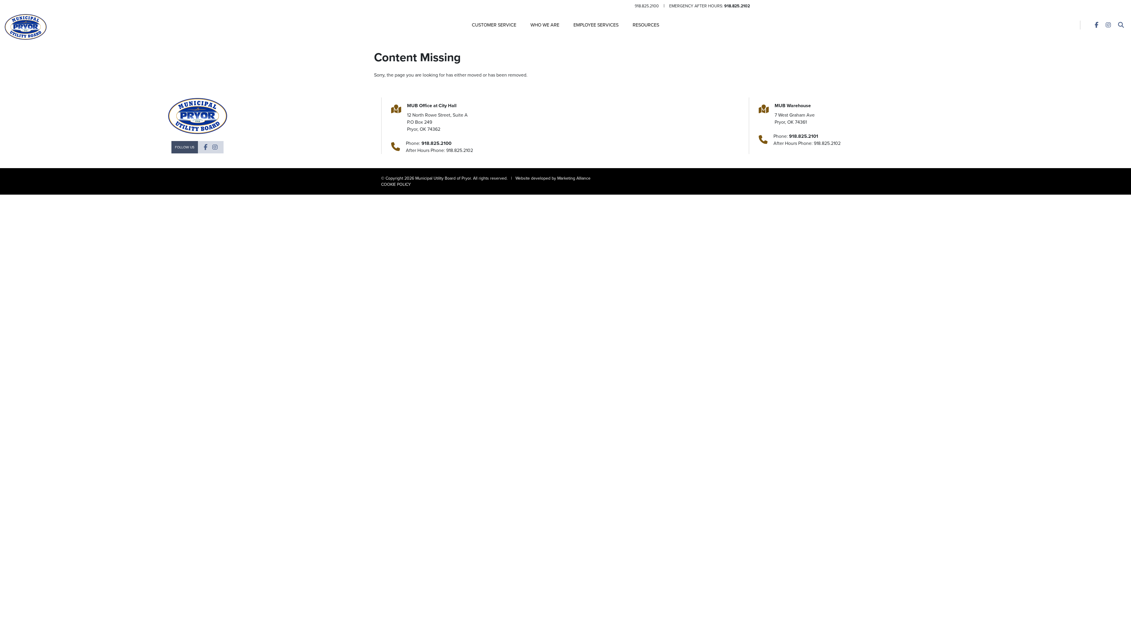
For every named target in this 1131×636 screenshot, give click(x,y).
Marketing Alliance (574, 178)
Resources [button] (646, 24)
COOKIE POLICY (396, 184)
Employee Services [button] (596, 24)
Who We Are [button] (544, 24)
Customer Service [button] (494, 24)
